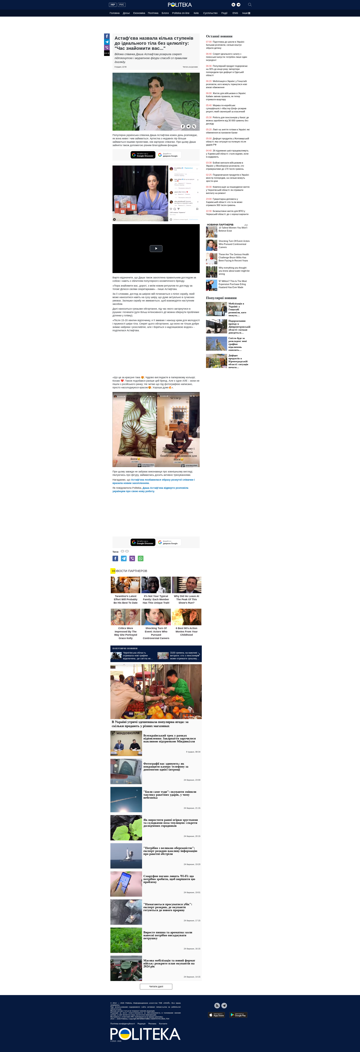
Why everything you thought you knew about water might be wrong (234, 271)
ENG (235, 13)
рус (121, 5)
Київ (196, 13)
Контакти (163, 1023)
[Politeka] (180, 5)
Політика (153, 13)
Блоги (165, 13)
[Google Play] (238, 1015)
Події (224, 13)
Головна (115, 13)
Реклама (152, 1023)
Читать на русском (190, 67)
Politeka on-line (180, 13)
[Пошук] (250, 4)
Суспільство (210, 13)
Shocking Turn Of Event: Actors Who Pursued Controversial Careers (234, 244)
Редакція (142, 1023)
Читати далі (156, 986)
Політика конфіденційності (122, 1023)
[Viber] (107, 47)
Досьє (126, 13)
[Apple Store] (216, 1015)
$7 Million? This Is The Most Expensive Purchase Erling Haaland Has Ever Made (233, 284)
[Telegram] (238, 4)
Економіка (139, 13)
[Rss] (233, 4)
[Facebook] (107, 36)
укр (113, 5)
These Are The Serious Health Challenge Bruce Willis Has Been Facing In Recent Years (234, 257)
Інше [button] (245, 13)
